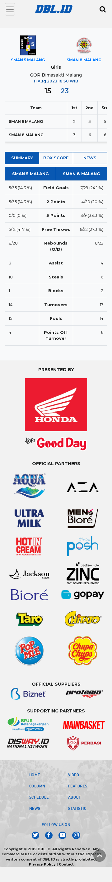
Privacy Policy (42, 864)
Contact (66, 864)
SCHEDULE (39, 797)
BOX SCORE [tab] (55, 157)
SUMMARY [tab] (22, 157)
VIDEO (73, 774)
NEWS (34, 808)
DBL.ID (44, 849)
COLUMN (37, 785)
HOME (34, 774)
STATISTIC (77, 808)
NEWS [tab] (89, 157)
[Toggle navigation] (10, 9)
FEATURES (77, 785)
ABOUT (74, 797)
